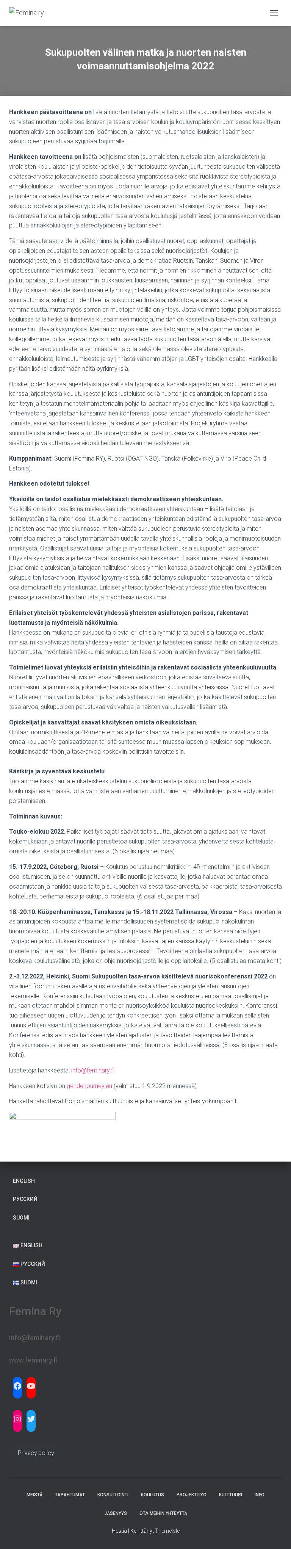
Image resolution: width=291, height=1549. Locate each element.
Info (259, 1494)
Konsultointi (112, 1494)
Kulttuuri (230, 1494)
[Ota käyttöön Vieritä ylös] (276, 1533)
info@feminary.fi (92, 1070)
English (24, 1181)
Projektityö (192, 1494)
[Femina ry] (29, 13)
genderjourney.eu (89, 1086)
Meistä (34, 1494)
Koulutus (152, 1494)
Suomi (21, 1218)
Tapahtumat (70, 1494)
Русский (25, 1199)
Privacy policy (36, 1452)
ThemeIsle (167, 1531)
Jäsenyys (115, 1513)
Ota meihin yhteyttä (163, 1513)
